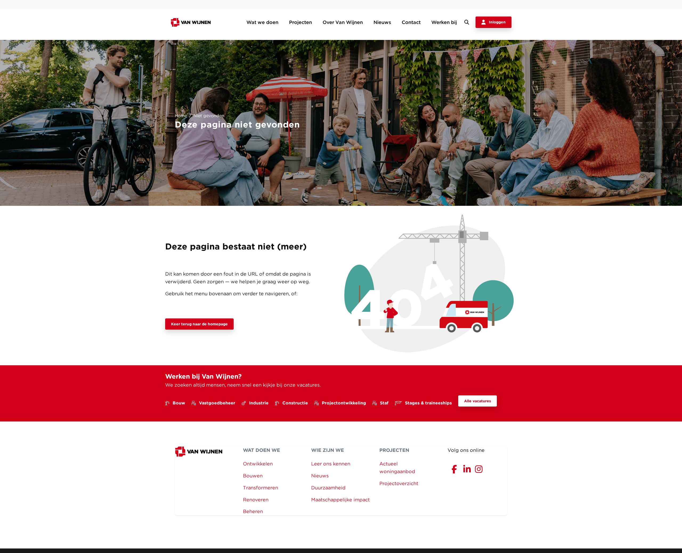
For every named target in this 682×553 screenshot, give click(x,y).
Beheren (253, 511)
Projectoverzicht (398, 483)
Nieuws (382, 22)
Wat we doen (262, 22)
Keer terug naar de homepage (199, 324)
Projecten (300, 22)
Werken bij (444, 22)
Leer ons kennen (330, 463)
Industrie (259, 402)
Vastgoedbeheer (217, 402)
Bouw (179, 402)
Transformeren (260, 487)
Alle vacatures (477, 401)
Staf (384, 402)
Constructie (295, 402)
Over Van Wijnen (343, 22)
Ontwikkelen (258, 463)
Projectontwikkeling (344, 402)
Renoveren (256, 499)
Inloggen (497, 22)
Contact (411, 22)
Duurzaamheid (328, 487)
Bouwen (253, 475)
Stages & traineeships (428, 402)
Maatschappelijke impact (340, 499)
